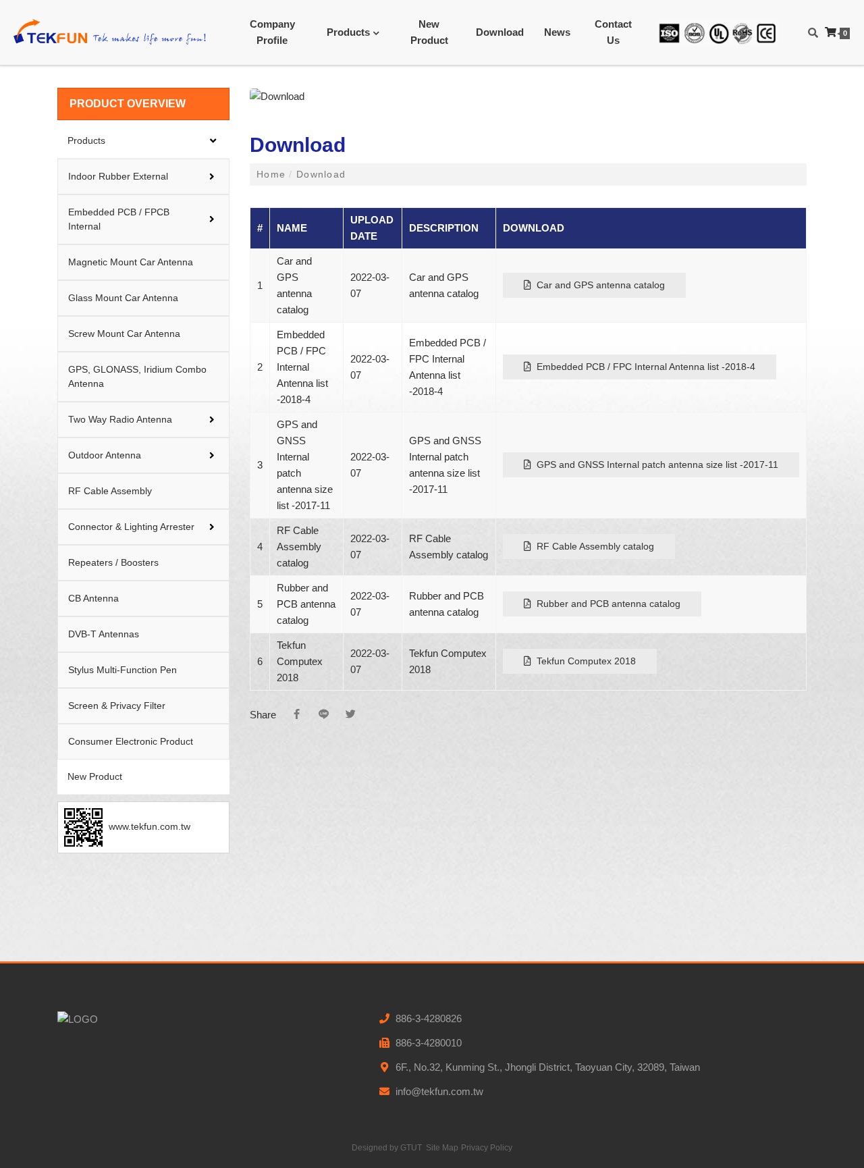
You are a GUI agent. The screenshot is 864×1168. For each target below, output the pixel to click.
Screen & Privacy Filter (116, 705)
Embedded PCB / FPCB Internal (118, 219)
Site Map (442, 1147)
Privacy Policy (486, 1147)
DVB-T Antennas (103, 634)
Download (500, 32)
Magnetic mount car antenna (130, 262)
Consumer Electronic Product (130, 741)
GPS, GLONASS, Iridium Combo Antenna (137, 376)
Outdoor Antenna (104, 455)
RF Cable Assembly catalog (592, 546)
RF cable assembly (110, 490)
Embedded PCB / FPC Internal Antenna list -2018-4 (643, 366)
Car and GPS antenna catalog (598, 285)
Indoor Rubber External (118, 176)
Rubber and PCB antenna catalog (605, 603)
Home (272, 174)
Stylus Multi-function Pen (122, 669)
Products (348, 32)
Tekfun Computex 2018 (583, 661)
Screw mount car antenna (124, 333)
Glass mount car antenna (123, 297)
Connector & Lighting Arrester (131, 526)
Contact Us (613, 32)
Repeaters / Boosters (113, 562)
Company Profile (272, 32)
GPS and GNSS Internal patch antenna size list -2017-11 (654, 464)
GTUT (411, 1147)
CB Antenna (93, 598)
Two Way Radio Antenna (120, 419)
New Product (429, 32)
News (557, 32)
